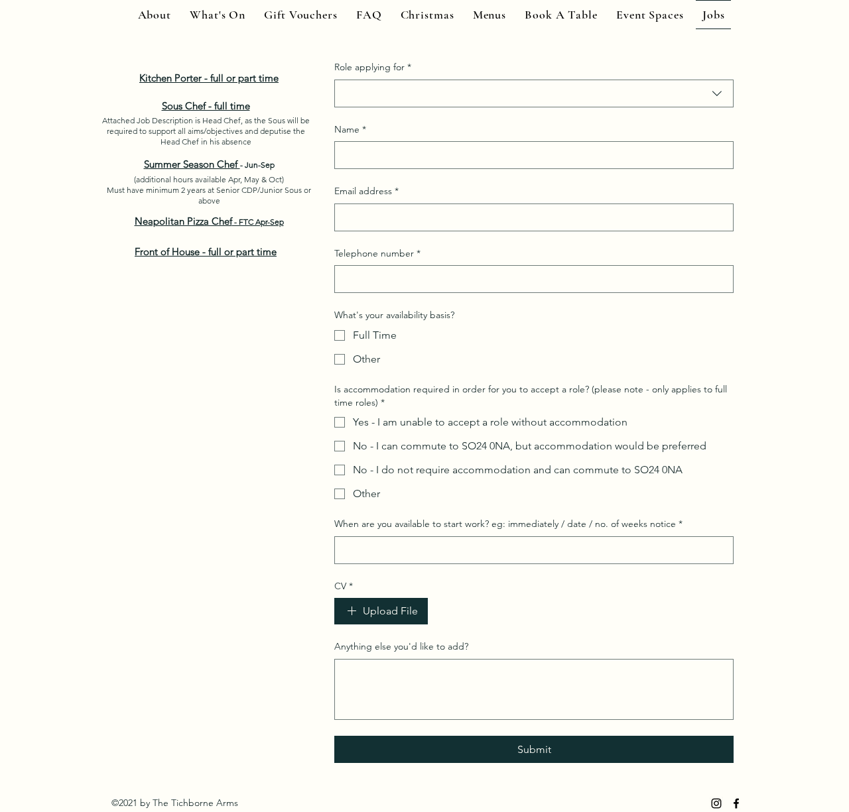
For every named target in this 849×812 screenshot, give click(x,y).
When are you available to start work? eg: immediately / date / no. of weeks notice (508, 524)
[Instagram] (716, 803)
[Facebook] (736, 803)
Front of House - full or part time (206, 251)
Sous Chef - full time (206, 105)
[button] (561, 14)
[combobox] (534, 93)
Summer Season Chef (192, 164)
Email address (366, 191)
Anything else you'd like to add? (401, 646)
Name (350, 129)
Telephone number (377, 253)
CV (343, 586)
